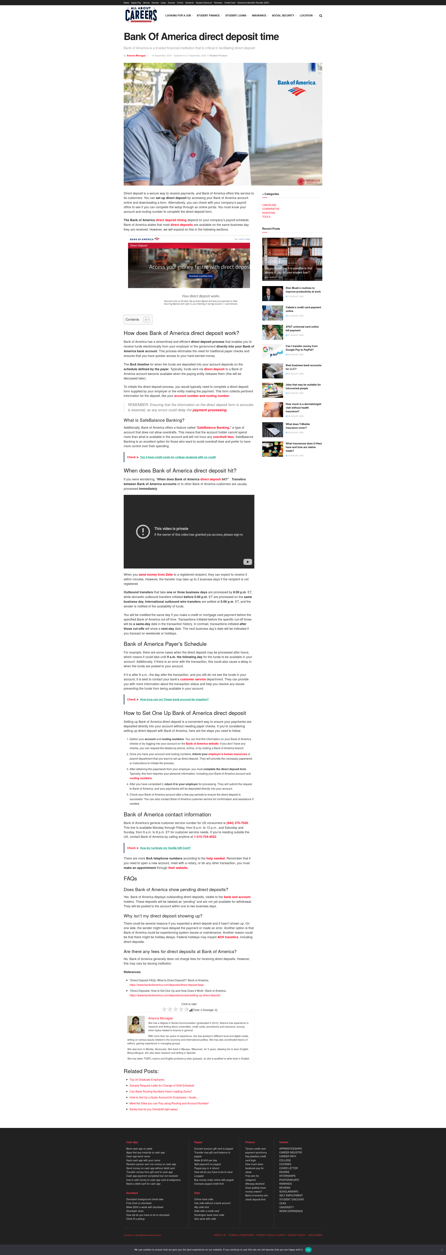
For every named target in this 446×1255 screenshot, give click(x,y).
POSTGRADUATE (289, 1180)
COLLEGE (285, 1160)
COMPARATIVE (270, 209)
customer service (193, 679)
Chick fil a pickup (135, 1218)
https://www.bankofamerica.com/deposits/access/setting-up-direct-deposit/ (175, 995)
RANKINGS (285, 1183)
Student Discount (204, 2)
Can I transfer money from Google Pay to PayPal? (302, 348)
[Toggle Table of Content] (145, 320)
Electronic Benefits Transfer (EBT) (253, 2)
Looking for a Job (178, 15)
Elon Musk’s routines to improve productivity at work (303, 289)
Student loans (235, 15)
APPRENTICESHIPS (290, 1148)
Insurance (259, 15)
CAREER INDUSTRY (290, 1152)
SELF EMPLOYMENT (291, 1195)
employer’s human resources (227, 754)
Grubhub (189, 2)
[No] (441, 1250)
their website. (178, 867)
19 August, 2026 (295, 455)
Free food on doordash (139, 1203)
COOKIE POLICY (297, 1235)
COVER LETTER (288, 1168)
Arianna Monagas (136, 55)
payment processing (209, 409)
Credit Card (229, 2)
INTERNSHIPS (287, 1176)
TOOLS (266, 216)
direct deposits (182, 224)
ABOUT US (220, 1235)
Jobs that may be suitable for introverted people (303, 386)
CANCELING (269, 205)
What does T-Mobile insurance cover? (298, 426)
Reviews (218, 2)
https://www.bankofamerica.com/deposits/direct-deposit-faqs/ (167, 985)
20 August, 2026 (295, 354)
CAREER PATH (287, 1156)
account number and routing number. (202, 395)
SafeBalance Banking (213, 427)
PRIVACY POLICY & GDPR (270, 1235)
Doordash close (135, 1211)
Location (306, 15)
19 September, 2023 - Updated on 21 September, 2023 (178, 55)
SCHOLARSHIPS (288, 1191)
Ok (308, 1249)
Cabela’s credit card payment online (303, 309)
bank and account (237, 897)
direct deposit (171, 220)
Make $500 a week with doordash (144, 1207)
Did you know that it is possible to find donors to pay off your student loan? (288, 270)
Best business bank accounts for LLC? (303, 367)
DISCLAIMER (315, 1235)
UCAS (282, 1203)
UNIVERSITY (286, 1207)
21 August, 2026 (274, 277)
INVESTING (268, 213)
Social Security (283, 15)
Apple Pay (136, 2)
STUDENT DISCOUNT (291, 1199)
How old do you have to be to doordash (148, 1215)
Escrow (155, 2)
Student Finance (208, 15)
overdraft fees (223, 436)
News (126, 2)
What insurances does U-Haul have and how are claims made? (304, 447)
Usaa (163, 2)
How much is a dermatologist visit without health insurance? (303, 407)
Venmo (146, 2)
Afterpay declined (254, 1183)
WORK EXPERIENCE (291, 1211)
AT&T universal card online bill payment (302, 328)
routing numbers (141, 778)
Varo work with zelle (205, 1218)
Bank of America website (202, 743)
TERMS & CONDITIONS (241, 1235)
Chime (180, 2)
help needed (215, 858)
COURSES (285, 1164)
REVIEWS (284, 1187)
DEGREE (284, 1172)
